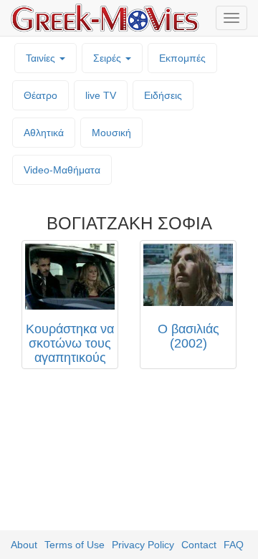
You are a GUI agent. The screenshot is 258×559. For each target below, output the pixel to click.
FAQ (234, 544)
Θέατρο (40, 95)
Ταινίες (42, 58)
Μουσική (111, 132)
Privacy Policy (143, 544)
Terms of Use (74, 544)
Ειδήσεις (163, 95)
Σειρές (108, 58)
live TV (100, 95)
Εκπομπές (182, 58)
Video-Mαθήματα (62, 170)
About (24, 544)
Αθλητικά (44, 132)
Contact (198, 544)
